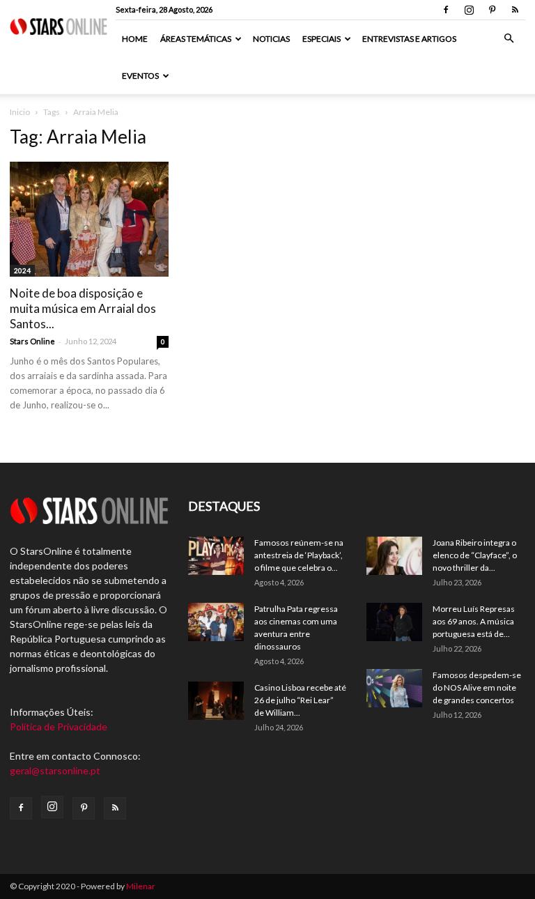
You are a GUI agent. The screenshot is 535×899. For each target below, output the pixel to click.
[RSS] (514, 10)
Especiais (321, 38)
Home (135, 38)
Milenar (140, 886)
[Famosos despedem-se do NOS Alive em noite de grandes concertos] (394, 688)
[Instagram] (468, 10)
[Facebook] (445, 10)
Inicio (20, 112)
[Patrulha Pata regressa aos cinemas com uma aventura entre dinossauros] (216, 622)
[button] (508, 38)
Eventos (140, 75)
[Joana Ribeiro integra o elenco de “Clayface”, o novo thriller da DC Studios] (394, 556)
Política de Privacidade (58, 726)
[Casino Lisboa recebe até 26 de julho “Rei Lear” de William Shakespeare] (216, 701)
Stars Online (32, 341)
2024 (22, 270)
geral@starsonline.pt (55, 770)
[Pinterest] (491, 10)
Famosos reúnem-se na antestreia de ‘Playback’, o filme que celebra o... (298, 555)
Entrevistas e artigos (409, 38)
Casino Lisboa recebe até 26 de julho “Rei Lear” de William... (300, 700)
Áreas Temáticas (195, 38)
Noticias (271, 38)
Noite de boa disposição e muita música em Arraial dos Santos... (83, 308)
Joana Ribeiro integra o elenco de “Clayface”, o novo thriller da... (475, 555)
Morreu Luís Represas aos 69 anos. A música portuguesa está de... (474, 621)
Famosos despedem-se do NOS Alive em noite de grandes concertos (477, 687)
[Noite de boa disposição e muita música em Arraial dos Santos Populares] (89, 219)
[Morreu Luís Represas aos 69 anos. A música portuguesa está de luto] (394, 622)
